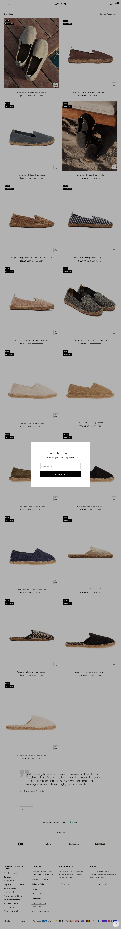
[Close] (86, 446)
